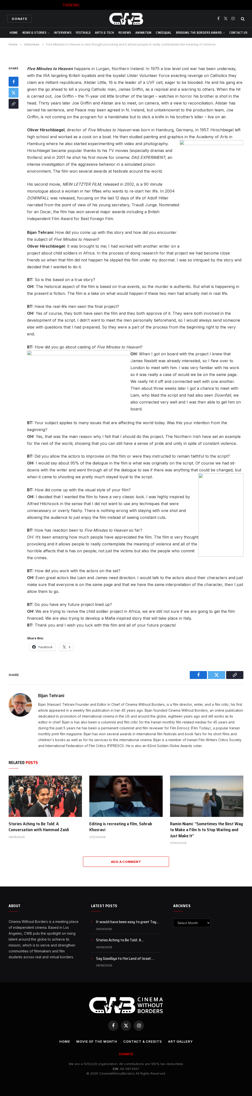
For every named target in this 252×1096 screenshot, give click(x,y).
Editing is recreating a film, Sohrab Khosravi (120, 827)
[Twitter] (13, 93)
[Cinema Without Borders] (126, 19)
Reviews (124, 32)
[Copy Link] (13, 104)
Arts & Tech (104, 32)
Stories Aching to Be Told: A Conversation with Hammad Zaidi (137, 5)
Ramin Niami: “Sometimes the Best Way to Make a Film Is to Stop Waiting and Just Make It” (206, 830)
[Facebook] (13, 82)
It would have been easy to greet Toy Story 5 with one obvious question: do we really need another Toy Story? (126, 922)
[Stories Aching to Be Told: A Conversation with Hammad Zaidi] (45, 796)
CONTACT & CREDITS (142, 1041)
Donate (19, 19)
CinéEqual (163, 32)
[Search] (242, 18)
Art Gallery (180, 1041)
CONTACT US (238, 32)
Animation (143, 32)
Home (14, 32)
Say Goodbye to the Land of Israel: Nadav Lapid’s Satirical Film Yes (124, 958)
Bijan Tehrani (51, 695)
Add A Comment (126, 862)
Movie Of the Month (96, 1041)
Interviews (62, 32)
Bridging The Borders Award (199, 32)
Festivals (83, 32)
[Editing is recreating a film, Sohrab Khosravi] (126, 796)
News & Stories (34, 32)
